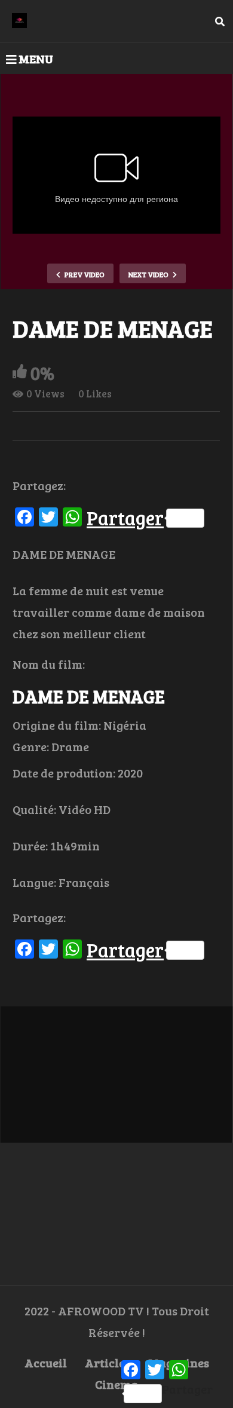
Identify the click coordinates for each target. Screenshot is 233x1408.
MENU (36, 58)
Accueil (45, 1362)
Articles (107, 1362)
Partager (125, 518)
